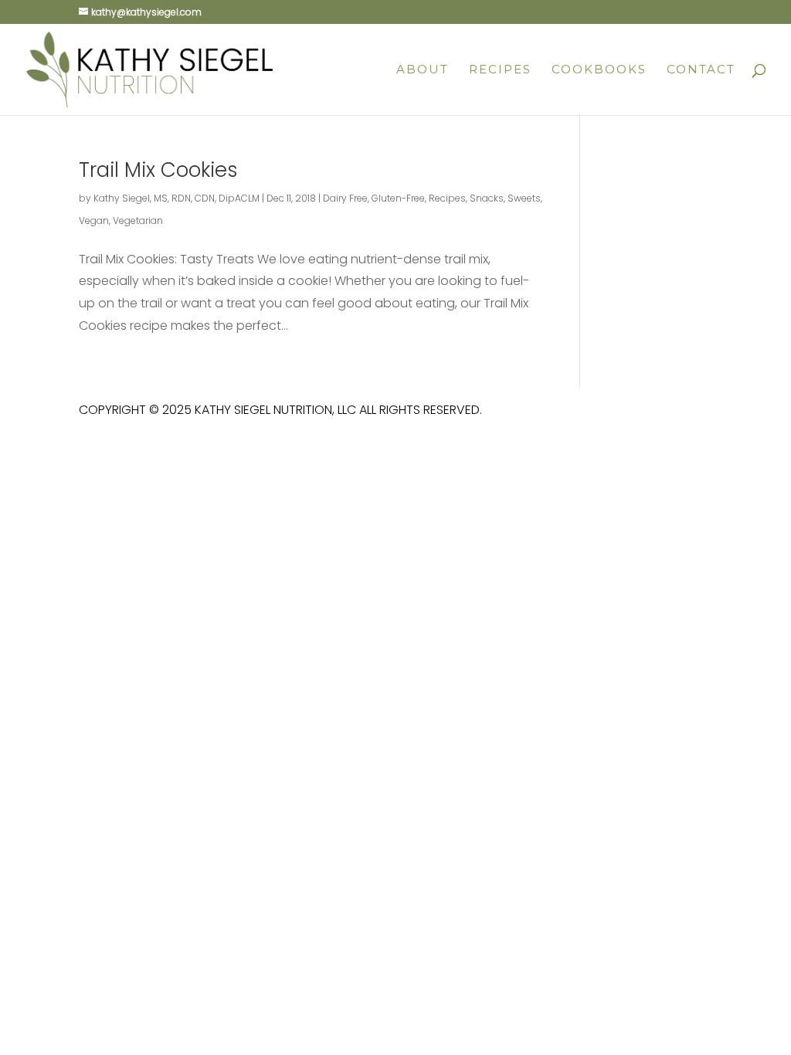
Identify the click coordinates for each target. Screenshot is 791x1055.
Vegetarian (138, 220)
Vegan (94, 220)
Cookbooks (599, 70)
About (422, 70)
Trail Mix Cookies (158, 170)
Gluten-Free (398, 198)
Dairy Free (345, 198)
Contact (701, 70)
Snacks (487, 198)
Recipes (500, 70)
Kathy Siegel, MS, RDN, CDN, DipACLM (176, 198)
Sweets (524, 198)
